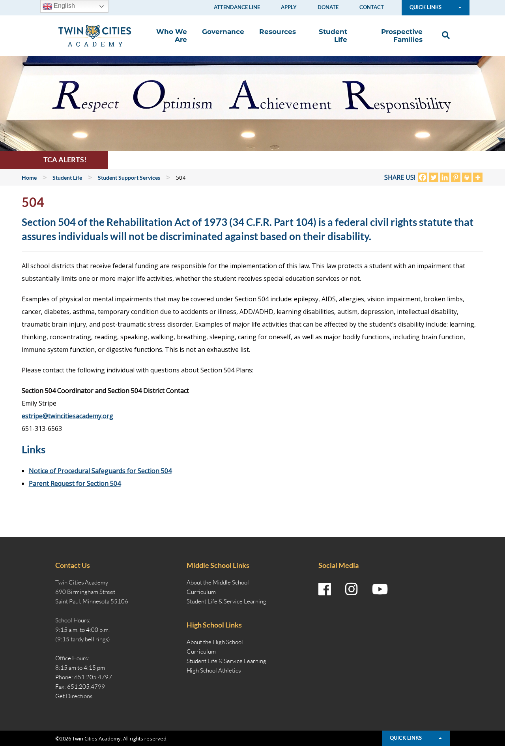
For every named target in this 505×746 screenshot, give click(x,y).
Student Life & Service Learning (226, 601)
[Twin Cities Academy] (94, 35)
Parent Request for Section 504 (75, 483)
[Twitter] (433, 177)
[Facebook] (422, 177)
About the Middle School (218, 582)
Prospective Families (402, 35)
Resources (277, 32)
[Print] (466, 177)
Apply (289, 7)
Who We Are (171, 35)
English (63, 5)
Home (29, 177)
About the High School (215, 642)
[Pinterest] (455, 177)
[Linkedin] (444, 177)
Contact (371, 7)
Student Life (333, 35)
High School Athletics (214, 670)
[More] (478, 177)
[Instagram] (351, 589)
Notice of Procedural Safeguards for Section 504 (100, 470)
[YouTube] (380, 589)
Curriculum (201, 592)
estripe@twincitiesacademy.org (67, 416)
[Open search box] (444, 35)
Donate (328, 7)
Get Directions (73, 696)
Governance (223, 32)
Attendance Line (237, 7)
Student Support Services (129, 177)
